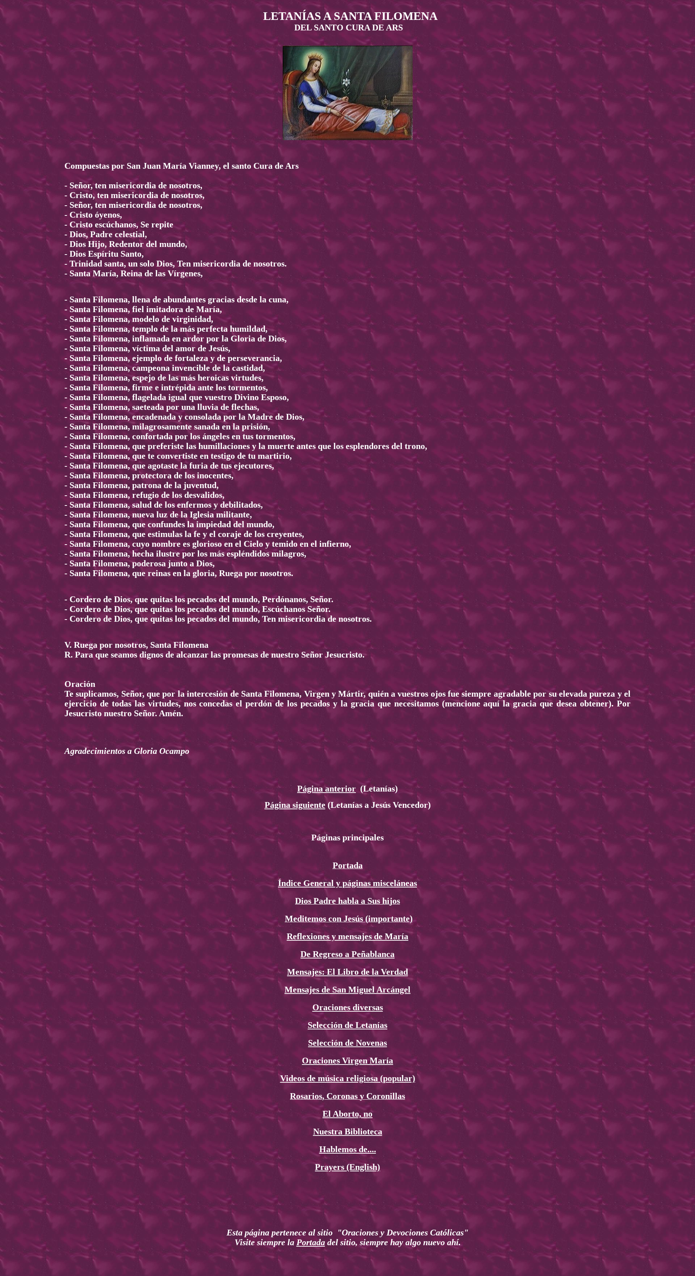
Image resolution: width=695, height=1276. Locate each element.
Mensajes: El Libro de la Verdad (347, 972)
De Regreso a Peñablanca (347, 954)
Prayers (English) (347, 1167)
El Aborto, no (347, 1113)
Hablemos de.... (347, 1149)
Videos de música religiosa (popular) (347, 1078)
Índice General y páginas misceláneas (347, 883)
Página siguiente (295, 805)
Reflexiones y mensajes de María (347, 936)
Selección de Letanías (347, 1025)
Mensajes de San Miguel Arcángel (347, 989)
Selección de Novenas (347, 1043)
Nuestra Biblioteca (347, 1131)
